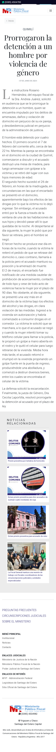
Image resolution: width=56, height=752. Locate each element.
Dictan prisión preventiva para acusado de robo (27, 536)
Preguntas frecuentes (19, 610)
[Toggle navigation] (51, 11)
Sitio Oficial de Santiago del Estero (19, 687)
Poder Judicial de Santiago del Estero (21, 668)
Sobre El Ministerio (16, 621)
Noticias (6, 642)
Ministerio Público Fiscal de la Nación (21, 664)
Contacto (6, 647)
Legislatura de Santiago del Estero (19, 682)
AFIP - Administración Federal (17, 678)
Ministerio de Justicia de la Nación (19, 659)
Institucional (8, 638)
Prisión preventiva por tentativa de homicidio (26, 461)
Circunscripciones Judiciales (24, 615)
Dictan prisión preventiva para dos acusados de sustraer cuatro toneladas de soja (28, 498)
